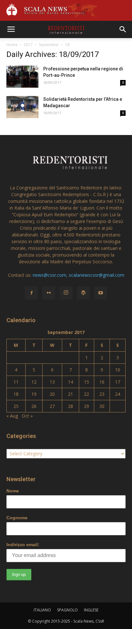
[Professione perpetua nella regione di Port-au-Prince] (22, 77)
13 (52, 382)
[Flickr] (48, 293)
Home (12, 44)
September (49, 44)
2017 (28, 44)
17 (117, 382)
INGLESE (91, 610)
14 (70, 382)
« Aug (12, 416)
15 (86, 382)
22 (86, 394)
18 (16, 394)
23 (101, 394)
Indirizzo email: (22, 544)
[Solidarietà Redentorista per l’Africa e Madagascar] (22, 107)
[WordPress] (83, 293)
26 (34, 406)
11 (16, 382)
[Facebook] (31, 293)
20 (52, 394)
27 (52, 406)
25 (16, 406)
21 (70, 394)
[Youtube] (100, 293)
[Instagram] (66, 293)
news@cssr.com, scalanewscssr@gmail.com (78, 275)
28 (70, 406)
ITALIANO (42, 610)
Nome (12, 490)
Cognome (17, 517)
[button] (123, 29)
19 (34, 394)
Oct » (27, 416)
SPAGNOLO (67, 610)
